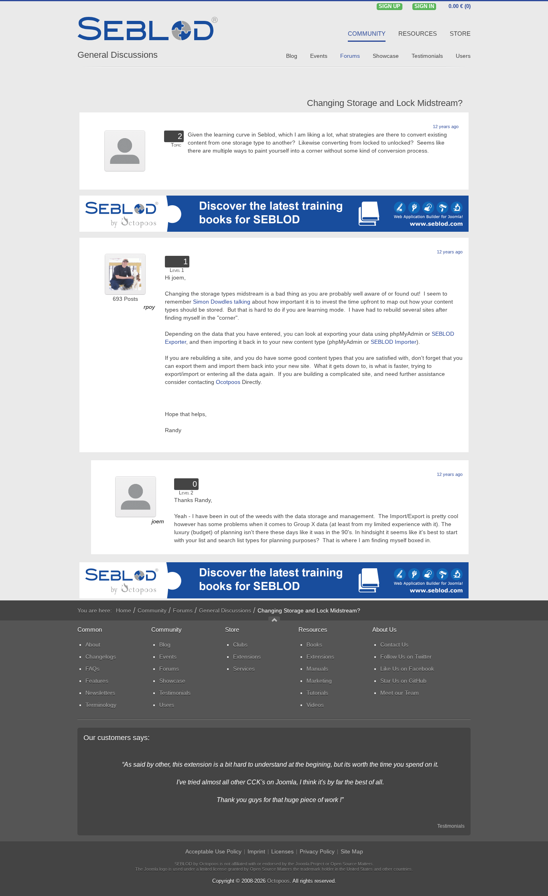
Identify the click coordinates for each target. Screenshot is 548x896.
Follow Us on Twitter (406, 656)
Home (123, 610)
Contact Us (394, 644)
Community (152, 610)
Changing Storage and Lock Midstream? (385, 103)
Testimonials (451, 826)
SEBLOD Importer (393, 342)
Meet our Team (399, 693)
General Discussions (117, 55)
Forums (183, 610)
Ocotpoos (229, 382)
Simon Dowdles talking (221, 301)
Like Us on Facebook (407, 668)
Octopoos (278, 881)
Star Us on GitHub (403, 681)
